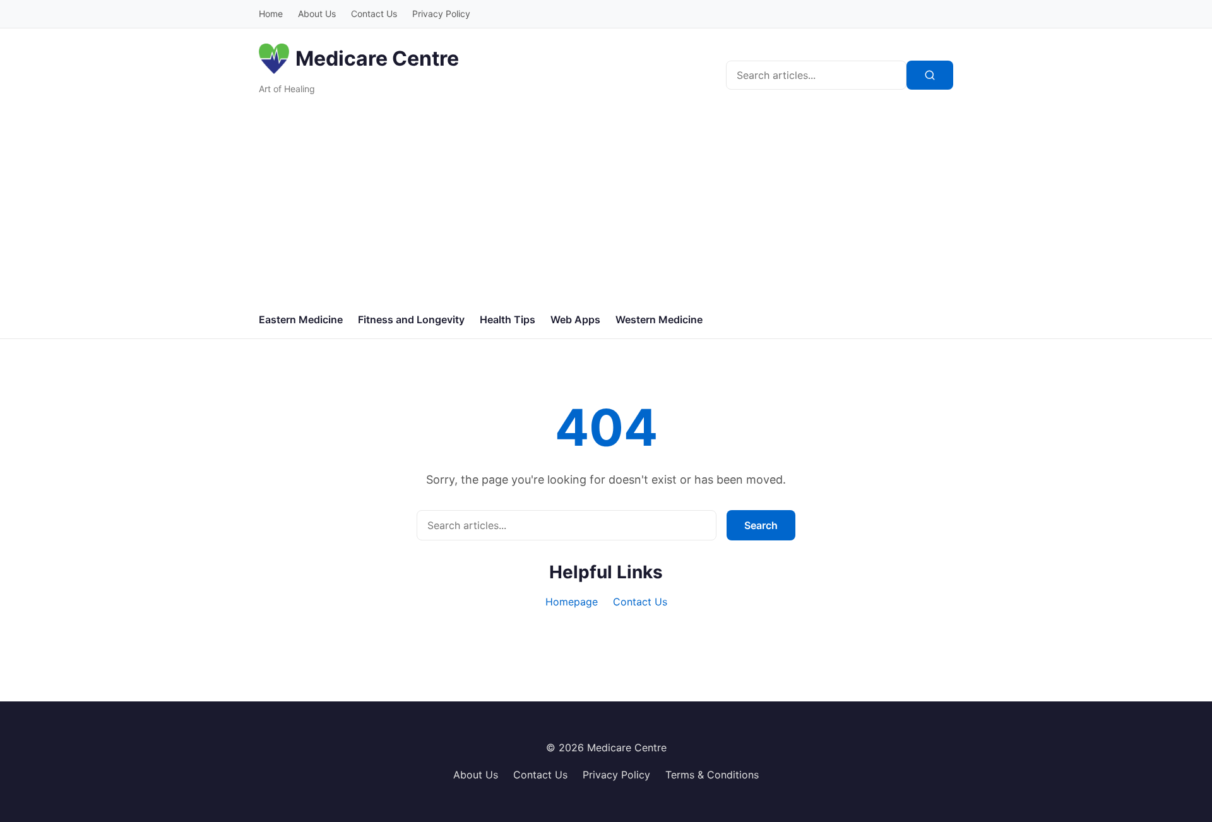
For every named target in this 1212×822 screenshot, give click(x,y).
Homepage (571, 601)
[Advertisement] (606, 206)
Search (761, 525)
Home (271, 13)
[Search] (929, 75)
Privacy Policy (441, 13)
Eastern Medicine (301, 319)
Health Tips (507, 319)
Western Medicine (659, 319)
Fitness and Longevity (411, 319)
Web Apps (575, 319)
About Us (317, 13)
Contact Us (374, 13)
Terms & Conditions (712, 774)
